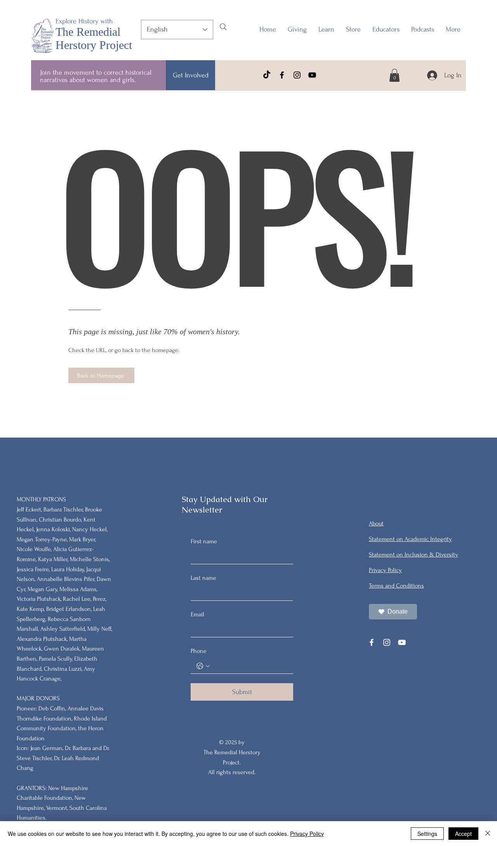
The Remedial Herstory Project (94, 38)
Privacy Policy (307, 833)
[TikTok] (266, 75)
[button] (386, 29)
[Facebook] (282, 75)
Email (197, 614)
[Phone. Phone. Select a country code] (203, 666)
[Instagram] (297, 75)
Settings (427, 833)
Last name (203, 577)
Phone (199, 650)
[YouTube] (312, 75)
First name (204, 541)
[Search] (223, 27)
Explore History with (84, 21)
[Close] (487, 833)
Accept (463, 833)
